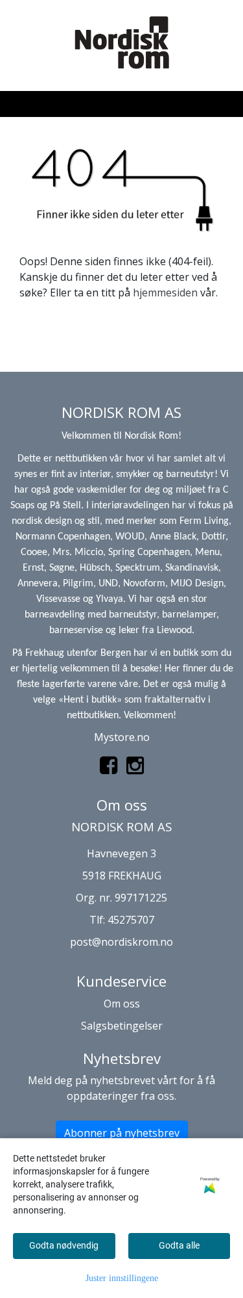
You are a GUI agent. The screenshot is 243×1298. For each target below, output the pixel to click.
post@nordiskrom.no (121, 942)
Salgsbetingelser (122, 1026)
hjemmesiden (165, 292)
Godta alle (179, 1245)
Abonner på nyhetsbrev (121, 1133)
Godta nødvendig (63, 1245)
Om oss (122, 1003)
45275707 (131, 920)
